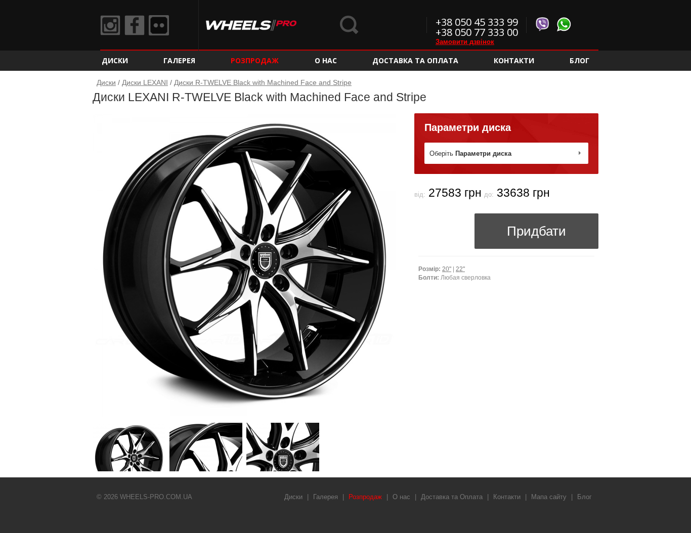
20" (446, 269)
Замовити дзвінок (465, 42)
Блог (579, 60)
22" (460, 269)
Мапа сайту (549, 497)
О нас (326, 60)
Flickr (159, 25)
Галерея (179, 60)
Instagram (110, 25)
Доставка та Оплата (415, 60)
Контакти (514, 60)
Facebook (134, 25)
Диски (115, 60)
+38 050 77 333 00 (477, 32)
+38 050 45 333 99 (477, 22)
